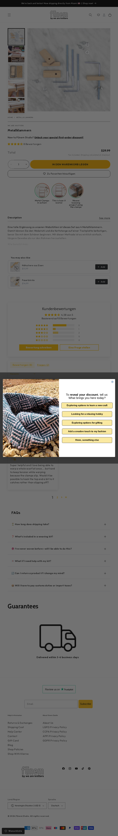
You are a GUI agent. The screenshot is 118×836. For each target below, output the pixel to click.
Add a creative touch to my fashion (87, 431)
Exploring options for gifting (87, 422)
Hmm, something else (87, 440)
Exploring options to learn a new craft (87, 405)
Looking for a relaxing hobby (87, 414)
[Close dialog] (112, 381)
